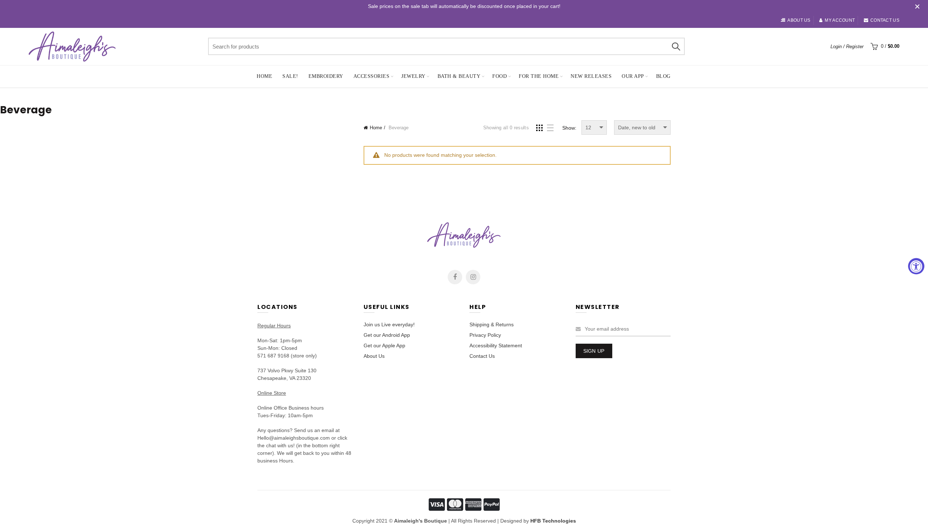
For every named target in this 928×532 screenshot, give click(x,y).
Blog (663, 76)
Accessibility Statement (495, 345)
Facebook (455, 277)
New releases (591, 76)
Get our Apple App (384, 345)
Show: (569, 128)
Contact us (884, 20)
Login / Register (846, 46)
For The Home (539, 76)
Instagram (473, 277)
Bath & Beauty (459, 76)
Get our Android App (387, 335)
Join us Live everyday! (389, 324)
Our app (633, 76)
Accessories (371, 76)
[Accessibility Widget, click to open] (916, 266)
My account (840, 20)
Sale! (290, 76)
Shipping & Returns (491, 324)
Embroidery (325, 76)
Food (499, 76)
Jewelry (413, 76)
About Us (374, 356)
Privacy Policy (485, 335)
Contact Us (482, 356)
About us (798, 20)
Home (264, 76)
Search (676, 46)
